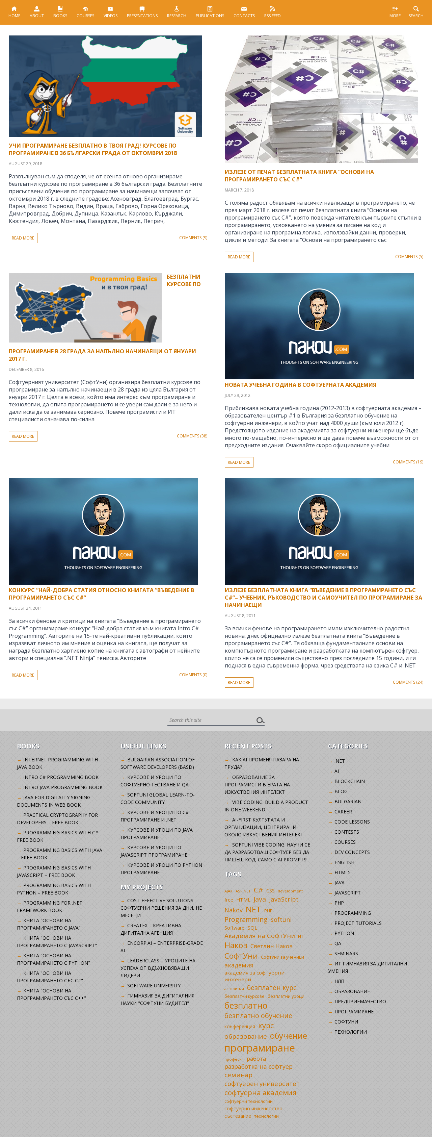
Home (14, 16)
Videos (110, 16)
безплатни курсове (244, 996)
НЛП (339, 981)
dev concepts (352, 852)
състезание (237, 1116)
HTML (243, 899)
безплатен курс (271, 987)
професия (234, 1059)
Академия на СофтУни (259, 935)
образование (245, 1036)
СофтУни (241, 956)
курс (266, 1025)
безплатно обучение (258, 1015)
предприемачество (360, 1001)
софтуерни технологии (248, 1101)
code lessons (352, 821)
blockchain (349, 781)
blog (341, 791)
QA (337, 943)
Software (234, 928)
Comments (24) (408, 682)
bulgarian (347, 801)
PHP (268, 911)
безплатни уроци (286, 996)
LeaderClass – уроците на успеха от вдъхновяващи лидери (157, 968)
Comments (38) (192, 436)
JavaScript (284, 899)
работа (256, 1058)
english (344, 862)
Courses (85, 16)
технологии (266, 1116)
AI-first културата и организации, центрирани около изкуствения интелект (263, 827)
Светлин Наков (271, 946)
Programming (246, 919)
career (343, 811)
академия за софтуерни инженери (254, 976)
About (37, 16)
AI (336, 771)
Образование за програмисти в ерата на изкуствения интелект (257, 784)
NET (253, 909)
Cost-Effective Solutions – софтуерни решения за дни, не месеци (161, 907)
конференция (239, 1026)
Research (176, 16)
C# (258, 889)
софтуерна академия (260, 1092)
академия (238, 965)
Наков (235, 945)
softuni (281, 919)
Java (259, 899)
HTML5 (342, 872)
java (339, 882)
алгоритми (234, 988)
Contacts (244, 16)
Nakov (233, 910)
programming (352, 913)
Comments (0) (193, 675)
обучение (288, 1035)
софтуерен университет (262, 1083)
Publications (210, 16)
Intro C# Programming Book (61, 777)
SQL (252, 927)
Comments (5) (409, 256)
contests (346, 832)
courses (345, 842)
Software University (154, 985)
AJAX (228, 890)
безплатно (246, 1005)
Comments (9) (193, 238)
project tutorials (358, 923)
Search (416, 16)
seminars (346, 953)
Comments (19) (408, 462)
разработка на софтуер (258, 1066)
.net (339, 761)
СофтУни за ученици (282, 957)
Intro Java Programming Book (63, 787)
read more (23, 238)
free (228, 899)
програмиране (259, 1048)
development (290, 890)
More (395, 16)
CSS (270, 890)
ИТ (300, 936)
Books (60, 16)
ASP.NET (243, 890)
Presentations (142, 16)
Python (344, 933)
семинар (238, 1074)
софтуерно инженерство (253, 1108)
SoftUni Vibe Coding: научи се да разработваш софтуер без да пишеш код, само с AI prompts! (267, 852)
